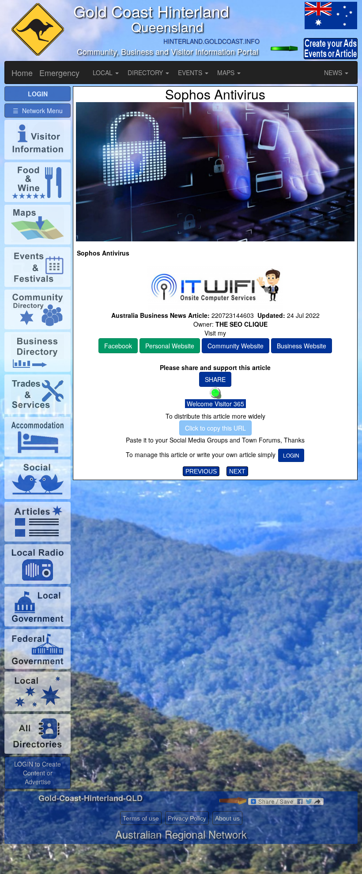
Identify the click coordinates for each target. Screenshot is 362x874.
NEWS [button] (334, 72)
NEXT (237, 471)
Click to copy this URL (215, 428)
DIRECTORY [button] (146, 72)
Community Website (235, 345)
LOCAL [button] (103, 72)
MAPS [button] (226, 72)
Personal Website (169, 345)
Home (22, 72)
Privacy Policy (187, 818)
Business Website (301, 345)
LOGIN (291, 455)
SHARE (215, 379)
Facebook (118, 345)
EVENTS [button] (191, 72)
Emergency (59, 72)
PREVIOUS (201, 471)
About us (227, 818)
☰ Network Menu (38, 110)
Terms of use (141, 818)
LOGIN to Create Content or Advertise (37, 773)
